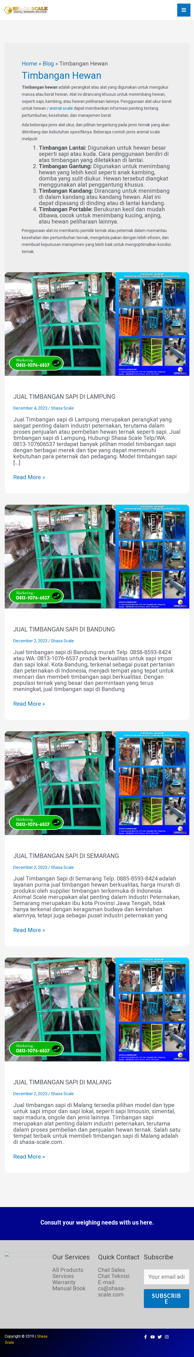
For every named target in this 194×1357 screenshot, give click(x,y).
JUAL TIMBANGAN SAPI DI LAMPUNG (64, 396)
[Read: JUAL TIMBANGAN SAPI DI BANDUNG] (97, 556)
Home (29, 63)
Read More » (29, 477)
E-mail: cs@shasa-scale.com (112, 1288)
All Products (67, 1270)
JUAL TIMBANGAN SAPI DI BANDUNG (64, 629)
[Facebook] (145, 1337)
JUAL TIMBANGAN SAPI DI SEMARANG (66, 855)
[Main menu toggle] (183, 10)
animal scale (61, 108)
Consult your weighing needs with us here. (97, 1222)
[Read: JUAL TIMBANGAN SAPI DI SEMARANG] (97, 782)
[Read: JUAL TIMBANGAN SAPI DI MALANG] (97, 1009)
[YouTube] (152, 1337)
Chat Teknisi (113, 1276)
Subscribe (166, 1298)
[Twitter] (160, 1337)
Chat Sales (111, 1270)
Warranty (63, 1282)
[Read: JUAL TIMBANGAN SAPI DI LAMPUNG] (97, 323)
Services (63, 1276)
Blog (48, 63)
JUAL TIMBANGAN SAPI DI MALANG (62, 1082)
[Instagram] (167, 1337)
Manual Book (69, 1288)
